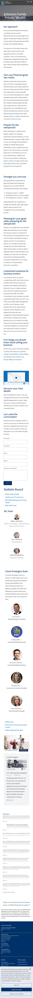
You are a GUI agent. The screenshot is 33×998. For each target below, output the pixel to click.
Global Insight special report (14, 730)
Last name (7, 446)
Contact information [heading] (6, 925)
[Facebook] (4, 941)
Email (6, 453)
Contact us (11, 161)
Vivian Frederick (16, 708)
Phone (6, 461)
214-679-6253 (6, 939)
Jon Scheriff (16, 617)
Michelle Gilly (16, 686)
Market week (9, 722)
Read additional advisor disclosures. (9, 892)
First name (7, 438)
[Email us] (2, 930)
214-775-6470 (7, 952)
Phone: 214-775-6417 (6, 929)
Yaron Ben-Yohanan (15, 663)
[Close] (30, 968)
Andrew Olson (15, 640)
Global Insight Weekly (12, 494)
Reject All (16, 985)
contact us (18, 357)
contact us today (13, 116)
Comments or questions (10, 468)
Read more (9, 800)
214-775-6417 (7, 938)
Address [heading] (3, 960)
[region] (16, 982)
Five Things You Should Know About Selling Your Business (16, 354)
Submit (7, 483)
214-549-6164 (6, 946)
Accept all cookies (16, 989)
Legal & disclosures (22, 964)
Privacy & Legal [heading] (21, 960)
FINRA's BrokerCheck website (19, 905)
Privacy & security (21, 962)
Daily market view (10, 505)
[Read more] (5, 821)
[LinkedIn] (3, 941)
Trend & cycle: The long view (14, 497)
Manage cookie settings (16, 994)
